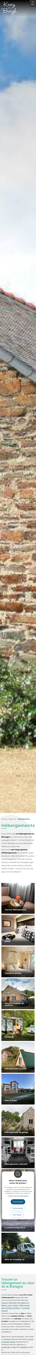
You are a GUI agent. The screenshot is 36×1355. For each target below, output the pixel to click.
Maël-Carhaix (25, 1305)
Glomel (16, 1305)
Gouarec (4, 1303)
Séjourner (12, 819)
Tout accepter (18, 1202)
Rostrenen (13, 1303)
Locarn (9, 1305)
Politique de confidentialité (18, 1196)
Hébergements (24, 819)
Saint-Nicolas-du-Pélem (10, 1308)
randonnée (5, 1347)
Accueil (4, 819)
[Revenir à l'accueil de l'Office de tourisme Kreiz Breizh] (18, 8)
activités (23, 1347)
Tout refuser (17, 1215)
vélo (14, 1347)
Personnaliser (18, 1208)
